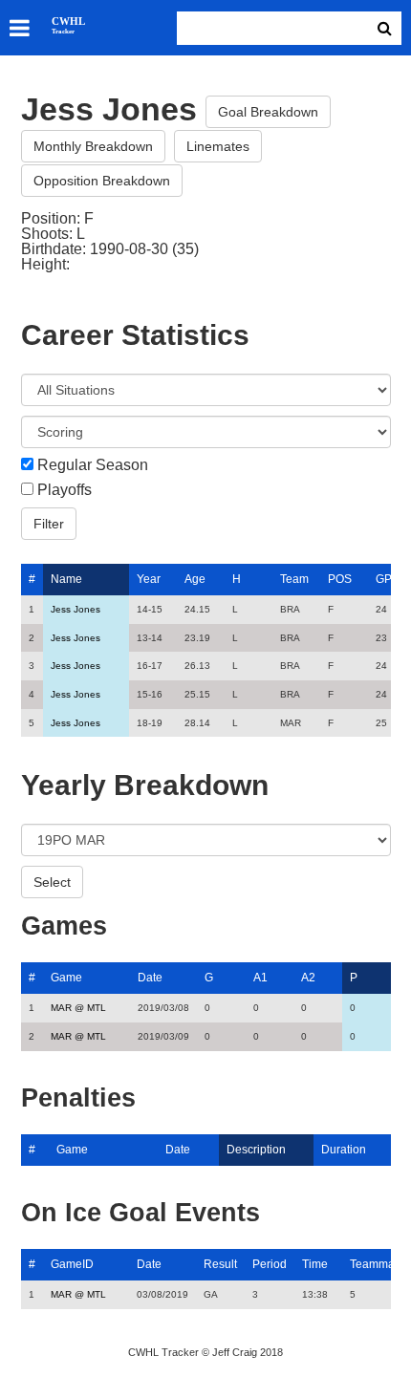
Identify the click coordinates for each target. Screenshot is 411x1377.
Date (150, 977)
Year (149, 579)
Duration (343, 1149)
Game (66, 977)
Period (269, 1264)
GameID (72, 1264)
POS (340, 579)
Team (294, 579)
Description (256, 1149)
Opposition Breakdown (101, 180)
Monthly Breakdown (93, 146)
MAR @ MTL (78, 1007)
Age (195, 579)
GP (384, 579)
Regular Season (92, 465)
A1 (260, 977)
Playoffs (64, 490)
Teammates (380, 1264)
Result (220, 1264)
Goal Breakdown (268, 111)
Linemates (217, 146)
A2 (308, 977)
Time (315, 1264)
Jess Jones (75, 609)
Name (66, 579)
